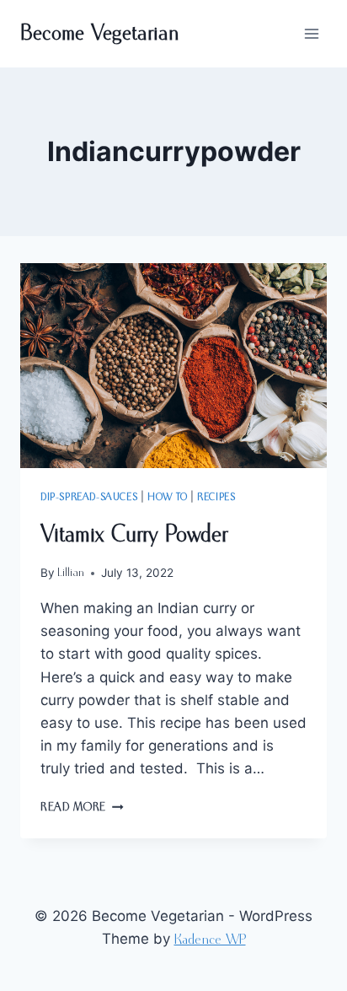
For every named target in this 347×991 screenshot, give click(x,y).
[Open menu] (311, 33)
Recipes (216, 497)
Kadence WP (210, 940)
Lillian (70, 573)
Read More (82, 807)
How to (167, 497)
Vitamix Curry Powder (133, 535)
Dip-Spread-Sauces (88, 497)
